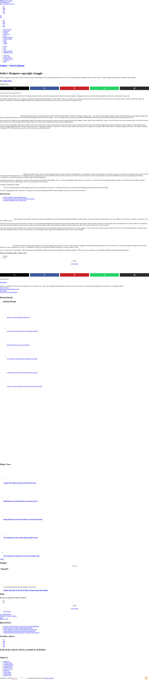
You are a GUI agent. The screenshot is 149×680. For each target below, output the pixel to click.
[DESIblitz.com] (5, 2)
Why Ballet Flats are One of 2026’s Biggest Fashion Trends (20, 537)
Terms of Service (8, 669)
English (16, 679)
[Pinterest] (4, 10)
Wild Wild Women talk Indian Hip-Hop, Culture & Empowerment (21, 632)
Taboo (5, 42)
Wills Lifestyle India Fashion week (9, 289)
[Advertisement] (29, 142)
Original (5, 256)
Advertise (5, 4)
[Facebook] (3, 7)
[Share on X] (14, 88)
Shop (1, 4)
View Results (74, 264)
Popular (9, 616)
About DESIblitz (8, 51)
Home (5, 46)
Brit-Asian (6, 31)
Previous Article (4, 287)
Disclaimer (6, 55)
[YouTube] (4, 13)
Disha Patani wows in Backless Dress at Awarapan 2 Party (20, 501)
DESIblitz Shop (7, 663)
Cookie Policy (7, 673)
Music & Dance (7, 39)
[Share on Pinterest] (74, 88)
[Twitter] (4, 8)
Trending (14, 616)
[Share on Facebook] (44, 88)
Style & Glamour (16, 65)
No (4, 602)
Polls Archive (7, 611)
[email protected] (49, 678)
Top (1, 614)
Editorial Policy (7, 675)
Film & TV (6, 34)
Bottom (9, 614)
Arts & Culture (7, 29)
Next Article (3, 290)
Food (4, 35)
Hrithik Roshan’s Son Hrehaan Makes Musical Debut (18, 628)
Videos (10, 0)
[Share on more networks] (134, 88)
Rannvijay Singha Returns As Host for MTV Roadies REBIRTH (21, 626)
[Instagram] (4, 11)
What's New (3, 616)
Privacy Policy (7, 57)
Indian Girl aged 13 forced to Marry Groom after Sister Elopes (25, 590)
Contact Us (12, 4)
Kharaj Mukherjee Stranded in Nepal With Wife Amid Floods (20, 629)
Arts (7, 0)
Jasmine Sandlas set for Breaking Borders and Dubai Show (19, 631)
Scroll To (4, 619)
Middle (4, 614)
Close (1, 617)
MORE (2, 559)
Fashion (5, 32)
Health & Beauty (8, 37)
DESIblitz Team (7, 52)
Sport (4, 40)
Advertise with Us (8, 58)
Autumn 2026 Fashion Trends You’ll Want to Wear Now (19, 483)
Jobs (4, 0)
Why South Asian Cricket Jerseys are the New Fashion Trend (21, 556)
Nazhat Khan (7, 81)
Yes (4, 601)
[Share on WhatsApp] (104, 88)
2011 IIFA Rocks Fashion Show (9, 292)
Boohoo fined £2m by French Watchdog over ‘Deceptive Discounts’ (23, 519)
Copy (4, 258)
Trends (5, 43)
